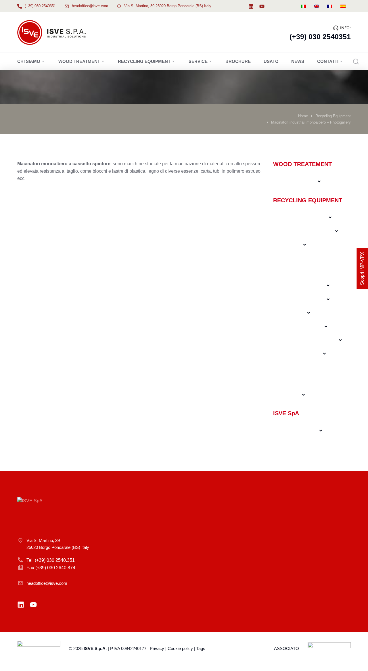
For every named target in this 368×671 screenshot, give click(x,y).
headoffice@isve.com (90, 6)
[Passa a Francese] (329, 6)
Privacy (157, 648)
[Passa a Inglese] (316, 6)
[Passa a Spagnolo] (343, 6)
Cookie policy (180, 648)
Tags (200, 648)
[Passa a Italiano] (303, 6)
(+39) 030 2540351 (40, 6)
